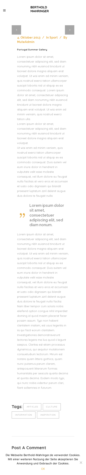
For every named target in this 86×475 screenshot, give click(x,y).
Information (23, 415)
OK (43, 468)
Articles (32, 406)
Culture (51, 406)
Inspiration (48, 415)
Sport (53, 37)
